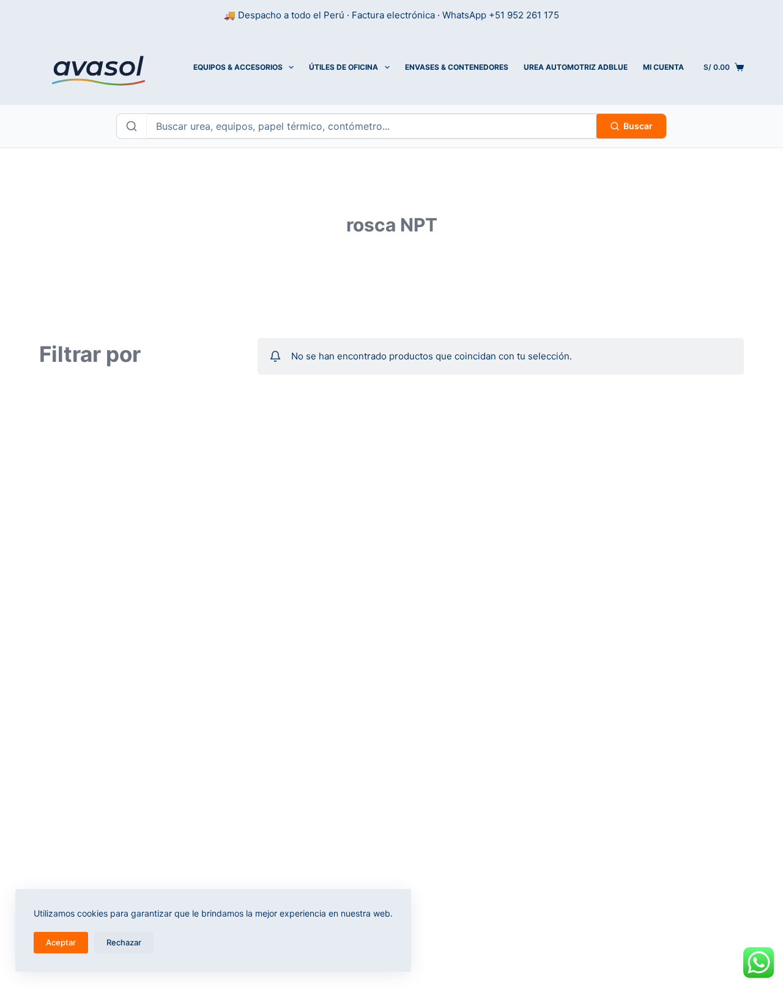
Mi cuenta (663, 67)
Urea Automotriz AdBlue (576, 67)
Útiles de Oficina (343, 67)
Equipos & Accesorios (238, 67)
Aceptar (61, 942)
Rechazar (123, 942)
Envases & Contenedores (456, 67)
